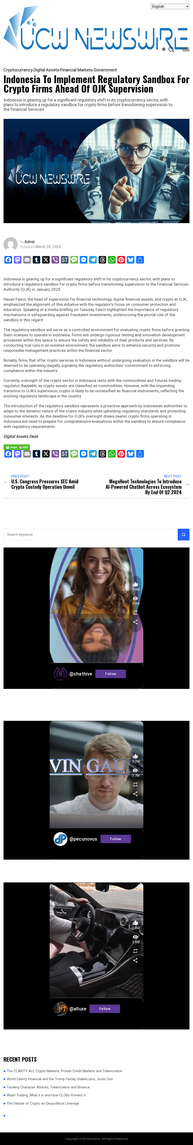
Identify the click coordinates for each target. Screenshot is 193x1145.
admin (29, 242)
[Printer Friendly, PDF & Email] (17, 447)
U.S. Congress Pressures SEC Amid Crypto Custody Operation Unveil (44, 484)
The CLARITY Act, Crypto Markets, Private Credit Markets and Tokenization (64, 1071)
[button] (185, 50)
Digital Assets (46, 70)
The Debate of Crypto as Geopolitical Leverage (43, 1103)
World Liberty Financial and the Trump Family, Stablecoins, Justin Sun (60, 1079)
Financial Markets (76, 70)
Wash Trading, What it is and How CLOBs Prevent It (46, 1095)
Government (105, 70)
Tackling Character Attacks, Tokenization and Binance (48, 1087)
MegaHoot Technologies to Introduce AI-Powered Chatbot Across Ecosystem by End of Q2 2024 (144, 487)
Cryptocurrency (18, 70)
